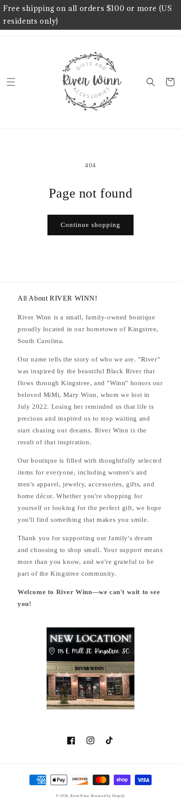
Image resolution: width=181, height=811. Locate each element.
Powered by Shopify (108, 796)
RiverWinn (79, 796)
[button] (11, 82)
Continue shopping (90, 224)
